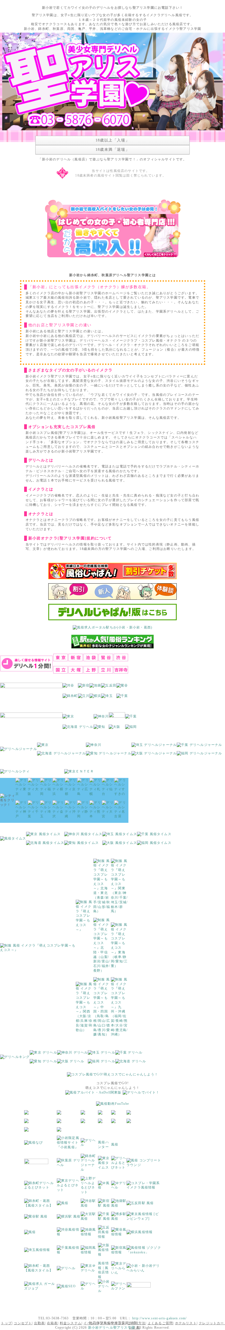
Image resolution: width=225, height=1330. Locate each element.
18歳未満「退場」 (112, 150)
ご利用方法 (136, 1323)
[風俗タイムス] (13, 840)
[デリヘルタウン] (66, 1270)
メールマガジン (112, 1323)
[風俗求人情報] (93, 1094)
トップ (6, 1323)
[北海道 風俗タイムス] (45, 845)
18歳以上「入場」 (112, 140)
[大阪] (114, 729)
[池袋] (95, 687)
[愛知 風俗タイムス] (81, 845)
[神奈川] (101, 718)
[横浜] (95, 698)
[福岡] (131, 729)
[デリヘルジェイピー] (89, 1288)
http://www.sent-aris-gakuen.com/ (159, 1318)
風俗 (114, 1144)
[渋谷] (68, 687)
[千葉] (122, 698)
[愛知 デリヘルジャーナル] (108, 755)
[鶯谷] (122, 687)
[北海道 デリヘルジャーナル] (61, 755)
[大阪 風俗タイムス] (119, 845)
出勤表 (39, 1323)
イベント (90, 1323)
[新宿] (83, 687)
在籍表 (52, 1323)
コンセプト (23, 1323)
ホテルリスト (186, 1323)
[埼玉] (107, 698)
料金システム (70, 1323)
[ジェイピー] (138, 1288)
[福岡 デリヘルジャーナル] (199, 755)
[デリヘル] (89, 1144)
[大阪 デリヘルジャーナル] (154, 755)
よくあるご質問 (160, 1323)
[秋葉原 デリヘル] (69, 1164)
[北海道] (78, 729)
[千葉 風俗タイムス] (154, 836)
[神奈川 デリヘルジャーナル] (93, 746)
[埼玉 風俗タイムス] (119, 836)
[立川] (83, 698)
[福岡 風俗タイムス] (154, 845)
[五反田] (108, 687)
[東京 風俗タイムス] (43, 836)
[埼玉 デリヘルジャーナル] (154, 746)
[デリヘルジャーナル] (18, 751)
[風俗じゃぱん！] (112, 573)
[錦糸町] (70, 698)
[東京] (68, 718)
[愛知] (99, 729)
